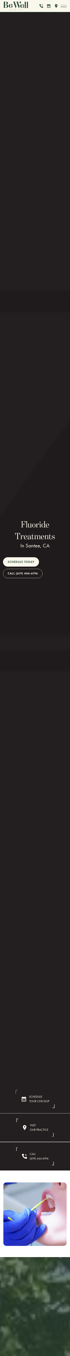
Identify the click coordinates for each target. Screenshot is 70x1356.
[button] (64, 6)
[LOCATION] (56, 6)
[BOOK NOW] (48, 6)
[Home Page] (20, 6)
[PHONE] (41, 6)
